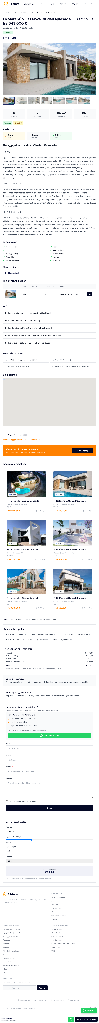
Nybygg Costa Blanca (11, 929)
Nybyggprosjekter (30, 4)
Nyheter (53, 4)
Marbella (6, 944)
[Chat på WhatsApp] (71, 1019)
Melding (10, 778)
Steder (43, 4)
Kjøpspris (9, 827)
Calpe (5, 973)
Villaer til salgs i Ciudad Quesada (45, 634)
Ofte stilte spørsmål (59, 915)
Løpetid (9, 857)
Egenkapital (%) (13, 837)
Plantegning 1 (13, 273)
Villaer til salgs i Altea (62, 639)
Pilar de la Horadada (11, 951)
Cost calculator (57, 936)
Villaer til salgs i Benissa (38, 639)
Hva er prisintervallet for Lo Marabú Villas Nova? (29, 313)
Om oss (54, 912)
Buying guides (56, 929)
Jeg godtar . (23, 801)
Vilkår (53, 951)
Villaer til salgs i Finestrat (15, 634)
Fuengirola (7, 962)
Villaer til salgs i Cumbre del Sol (76, 634)
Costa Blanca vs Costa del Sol (63, 944)
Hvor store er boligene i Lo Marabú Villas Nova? (28, 343)
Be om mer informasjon (86, 1019)
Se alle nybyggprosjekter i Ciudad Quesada (20, 440)
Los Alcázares (8, 958)
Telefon (9, 767)
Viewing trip (56, 908)
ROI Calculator (57, 940)
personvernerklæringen (27, 801)
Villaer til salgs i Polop (14, 639)
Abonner (42, 988)
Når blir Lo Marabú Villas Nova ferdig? (24, 320)
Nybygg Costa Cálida (11, 936)
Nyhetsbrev (77, 4)
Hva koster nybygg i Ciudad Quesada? (23, 360)
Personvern (55, 947)
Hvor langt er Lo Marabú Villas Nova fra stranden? (29, 328)
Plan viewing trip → (82, 451)
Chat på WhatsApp (51, 735)
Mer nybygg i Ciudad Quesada (15, 435)
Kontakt (63, 4)
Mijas (5, 969)
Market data (56, 933)
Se (90, 294)
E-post (9, 755)
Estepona (6, 940)
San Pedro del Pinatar (11, 965)
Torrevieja (6, 947)
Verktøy (73, 4)
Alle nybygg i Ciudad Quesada (26, 619)
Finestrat (6, 954)
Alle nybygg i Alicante (48, 619)
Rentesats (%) (11, 847)
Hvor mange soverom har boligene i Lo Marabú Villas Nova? (34, 335)
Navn (8, 743)
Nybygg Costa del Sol (11, 933)
